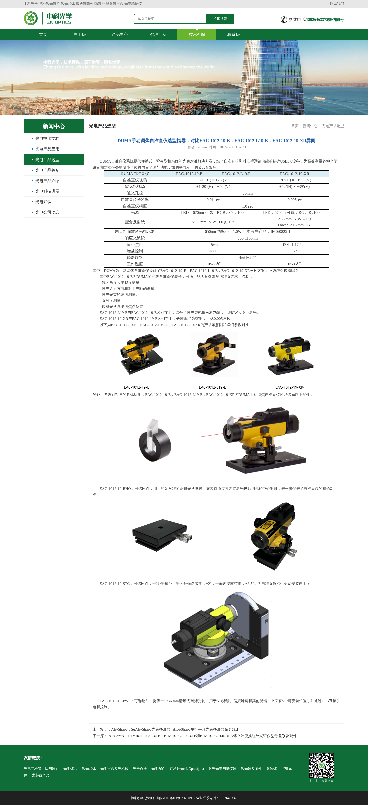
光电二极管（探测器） (41, 769)
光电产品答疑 (47, 170)
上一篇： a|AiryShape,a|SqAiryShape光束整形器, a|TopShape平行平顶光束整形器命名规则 (166, 729)
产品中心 (120, 34)
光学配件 (158, 769)
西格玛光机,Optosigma (187, 769)
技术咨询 (197, 34)
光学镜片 (70, 769)
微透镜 (271, 769)
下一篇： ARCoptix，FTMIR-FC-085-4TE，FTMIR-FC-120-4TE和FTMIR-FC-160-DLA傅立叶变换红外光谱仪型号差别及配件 (195, 736)
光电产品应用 (47, 149)
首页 (43, 34)
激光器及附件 (251, 769)
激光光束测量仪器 (222, 769)
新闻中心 (310, 126)
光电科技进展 (47, 191)
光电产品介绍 (47, 181)
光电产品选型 (47, 159)
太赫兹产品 (40, 775)
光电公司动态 (47, 212)
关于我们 (81, 34)
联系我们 (337, 4)
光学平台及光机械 (114, 769)
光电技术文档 (47, 138)
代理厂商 (158, 34)
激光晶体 (89, 769)
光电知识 (43, 202)
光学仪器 (140, 769)
